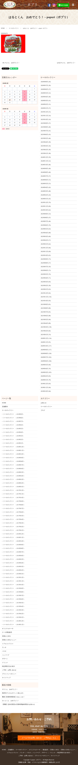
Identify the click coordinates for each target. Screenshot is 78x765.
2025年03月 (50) (46, 146)
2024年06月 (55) (46, 180)
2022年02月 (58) (46, 285)
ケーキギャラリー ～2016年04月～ (14, 563)
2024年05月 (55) (46, 183)
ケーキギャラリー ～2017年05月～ (14, 515)
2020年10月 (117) (46, 346)
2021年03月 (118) (46, 327)
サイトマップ (6, 677)
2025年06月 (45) (46, 134)
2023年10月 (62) (46, 210)
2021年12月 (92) (46, 293)
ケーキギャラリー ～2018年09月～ (14, 457)
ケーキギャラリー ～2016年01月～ (14, 574)
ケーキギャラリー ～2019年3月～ (13, 436)
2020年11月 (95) (46, 342)
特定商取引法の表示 (8, 666)
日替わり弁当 (6, 636)
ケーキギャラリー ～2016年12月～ (14, 534)
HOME (3, 28)
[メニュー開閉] (73, 5)
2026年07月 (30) (46, 85)
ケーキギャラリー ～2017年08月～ (14, 505)
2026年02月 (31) (46, 104)
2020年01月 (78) (46, 380)
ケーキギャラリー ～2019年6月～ (13, 425)
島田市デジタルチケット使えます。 (13, 693)
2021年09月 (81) (46, 304)
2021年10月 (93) (46, 300)
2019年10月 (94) (46, 391)
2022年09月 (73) (46, 259)
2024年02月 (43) (46, 195)
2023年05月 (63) (46, 229)
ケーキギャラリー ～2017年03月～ (14, 523)
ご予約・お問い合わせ (9, 670)
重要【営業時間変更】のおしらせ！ (13, 697)
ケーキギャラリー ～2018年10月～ (14, 454)
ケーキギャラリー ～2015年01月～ (14, 617)
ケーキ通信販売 (7, 632)
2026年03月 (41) (46, 100)
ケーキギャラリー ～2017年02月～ (14, 526)
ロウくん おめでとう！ (10, 689)
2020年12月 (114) (46, 338)
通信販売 (45, 749)
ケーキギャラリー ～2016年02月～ (14, 570)
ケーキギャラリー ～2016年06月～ (14, 555)
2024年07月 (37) (46, 176)
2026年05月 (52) (46, 93)
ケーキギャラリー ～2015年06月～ (14, 599)
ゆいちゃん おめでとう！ (11, 62)
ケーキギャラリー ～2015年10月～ (14, 584)
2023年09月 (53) (46, 214)
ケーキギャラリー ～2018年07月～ (14, 465)
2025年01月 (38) (46, 153)
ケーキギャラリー (14, 28)
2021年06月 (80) (46, 315)
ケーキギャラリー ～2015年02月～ (14, 613)
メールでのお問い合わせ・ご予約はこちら (39, 738)
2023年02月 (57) (46, 240)
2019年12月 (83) (46, 383)
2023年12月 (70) (46, 202)
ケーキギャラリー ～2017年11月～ (14, 494)
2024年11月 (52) (46, 161)
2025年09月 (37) (46, 123)
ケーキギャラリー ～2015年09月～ (14, 588)
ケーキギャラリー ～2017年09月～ (14, 501)
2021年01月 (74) (46, 334)
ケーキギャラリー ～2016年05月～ (14, 559)
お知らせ (43, 403)
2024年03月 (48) (46, 191)
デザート (5, 659)
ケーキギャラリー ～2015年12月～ (14, 577)
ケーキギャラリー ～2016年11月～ (14, 537)
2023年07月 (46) (46, 221)
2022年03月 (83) (46, 282)
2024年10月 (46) (46, 164)
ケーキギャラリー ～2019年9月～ (13, 414)
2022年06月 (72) (46, 270)
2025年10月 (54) (46, 119)
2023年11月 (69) (46, 206)
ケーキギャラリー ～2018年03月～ (14, 479)
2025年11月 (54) (46, 115)
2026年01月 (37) (46, 108)
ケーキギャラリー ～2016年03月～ (14, 566)
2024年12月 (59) (46, 157)
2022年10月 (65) (46, 255)
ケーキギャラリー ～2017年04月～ (14, 519)
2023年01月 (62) (46, 244)
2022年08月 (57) (46, 263)
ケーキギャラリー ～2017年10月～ (14, 497)
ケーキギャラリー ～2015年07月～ (14, 595)
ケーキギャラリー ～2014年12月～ (14, 621)
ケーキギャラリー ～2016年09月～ (14, 544)
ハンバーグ (5, 655)
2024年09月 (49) (46, 168)
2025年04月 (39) (46, 142)
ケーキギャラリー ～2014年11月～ (14, 624)
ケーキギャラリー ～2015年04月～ (14, 606)
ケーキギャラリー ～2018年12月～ (14, 447)
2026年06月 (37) (46, 89)
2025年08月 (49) (46, 127)
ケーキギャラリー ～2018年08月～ (14, 461)
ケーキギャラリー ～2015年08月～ (14, 592)
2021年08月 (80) (46, 308)
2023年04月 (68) (46, 232)
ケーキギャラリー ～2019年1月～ (13, 443)
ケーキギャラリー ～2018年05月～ (14, 472)
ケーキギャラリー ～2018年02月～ (14, 483)
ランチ (4, 647)
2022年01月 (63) (46, 289)
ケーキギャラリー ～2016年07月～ (14, 552)
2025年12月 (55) (46, 112)
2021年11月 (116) (46, 297)
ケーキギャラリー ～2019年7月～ (13, 421)
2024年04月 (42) (46, 187)
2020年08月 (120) (46, 353)
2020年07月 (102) (46, 357)
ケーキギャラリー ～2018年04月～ (14, 476)
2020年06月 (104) (46, 361)
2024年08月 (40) (46, 172)
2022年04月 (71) (46, 278)
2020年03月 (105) (46, 372)
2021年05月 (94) (46, 319)
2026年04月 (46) (46, 97)
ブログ (43, 410)
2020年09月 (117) (46, 349)
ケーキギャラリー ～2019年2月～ (13, 439)
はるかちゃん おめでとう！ (66, 62)
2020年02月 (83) (46, 376)
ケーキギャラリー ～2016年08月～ (14, 548)
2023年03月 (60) (46, 236)
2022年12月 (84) (46, 248)
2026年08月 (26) (46, 81)
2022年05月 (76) (46, 274)
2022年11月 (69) (46, 251)
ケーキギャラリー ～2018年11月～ (14, 450)
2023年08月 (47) (46, 217)
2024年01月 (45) (46, 198)
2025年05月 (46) (46, 138)
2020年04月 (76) (46, 368)
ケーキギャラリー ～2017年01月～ (14, 530)
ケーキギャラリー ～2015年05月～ (14, 602)
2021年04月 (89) (46, 323)
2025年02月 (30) (46, 149)
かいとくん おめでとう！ (10, 700)
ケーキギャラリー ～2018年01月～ (14, 486)
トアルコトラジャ (7, 643)
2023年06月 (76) (46, 225)
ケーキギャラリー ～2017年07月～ (14, 508)
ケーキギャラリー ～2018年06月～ (14, 468)
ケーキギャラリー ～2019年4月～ (13, 432)
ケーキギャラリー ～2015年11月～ (14, 581)
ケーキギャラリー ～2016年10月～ (14, 541)
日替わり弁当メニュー (9, 640)
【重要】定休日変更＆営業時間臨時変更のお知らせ (18, 704)
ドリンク (5, 662)
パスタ (4, 651)
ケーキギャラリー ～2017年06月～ (14, 512)
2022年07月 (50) (46, 266)
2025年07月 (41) (46, 131)
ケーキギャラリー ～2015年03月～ (14, 610)
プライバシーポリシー (9, 674)
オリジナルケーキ (7, 628)
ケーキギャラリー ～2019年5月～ (13, 428)
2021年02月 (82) (46, 331)
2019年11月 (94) (46, 387)
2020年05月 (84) (46, 365)
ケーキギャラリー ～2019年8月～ (13, 418)
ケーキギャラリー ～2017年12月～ (14, 490)
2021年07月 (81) (46, 312)
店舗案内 (5, 406)
